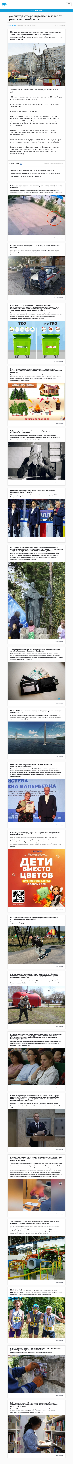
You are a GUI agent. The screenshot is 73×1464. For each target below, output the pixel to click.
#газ (25, 25)
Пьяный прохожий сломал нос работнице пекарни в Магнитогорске (32, 170)
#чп (18, 25)
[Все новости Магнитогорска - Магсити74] (4, 4)
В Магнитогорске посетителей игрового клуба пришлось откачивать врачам (35, 173)
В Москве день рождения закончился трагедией (25, 176)
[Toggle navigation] (69, 4)
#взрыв (21, 25)
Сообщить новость (37, 10)
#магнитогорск (31, 25)
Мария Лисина (12, 25)
